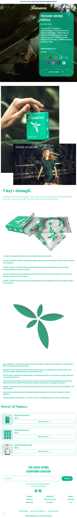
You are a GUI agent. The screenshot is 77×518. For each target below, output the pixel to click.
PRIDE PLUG (29, 499)
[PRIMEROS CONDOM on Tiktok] (40, 492)
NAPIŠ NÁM (70, 499)
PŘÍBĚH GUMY (50, 496)
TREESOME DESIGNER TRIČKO (23, 445)
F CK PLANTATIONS (50, 499)
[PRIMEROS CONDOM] (38, 7)
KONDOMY (29, 496)
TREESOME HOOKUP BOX (21, 430)
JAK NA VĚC (50, 502)
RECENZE (70, 496)
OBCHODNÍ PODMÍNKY (23, 511)
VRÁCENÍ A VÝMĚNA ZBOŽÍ (53, 511)
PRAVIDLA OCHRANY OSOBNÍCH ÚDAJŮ (37, 511)
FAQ (70, 502)
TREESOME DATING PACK (22, 415)
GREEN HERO (29, 502)
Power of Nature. (14, 407)
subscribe (67, 478)
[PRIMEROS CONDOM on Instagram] (36, 492)
